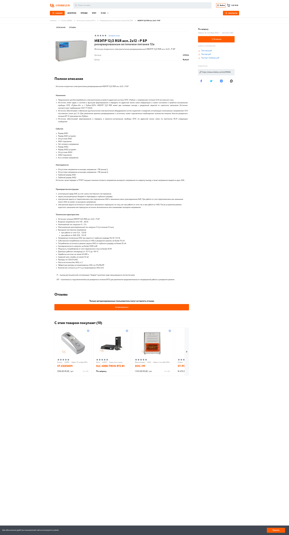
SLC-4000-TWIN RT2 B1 (110, 366)
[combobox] (142, 5)
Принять (276, 530)
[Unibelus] (60, 5)
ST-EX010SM (65, 366)
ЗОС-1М (140, 366)
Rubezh (186, 60)
